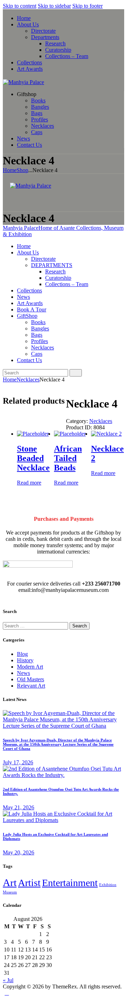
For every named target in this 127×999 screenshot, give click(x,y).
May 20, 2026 (18, 852)
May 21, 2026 (18, 807)
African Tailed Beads (68, 458)
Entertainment (70, 882)
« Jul (8, 980)
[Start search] (75, 373)
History (25, 660)
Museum (10, 892)
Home (10, 170)
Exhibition (107, 885)
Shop (22, 170)
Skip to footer (87, 6)
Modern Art (30, 667)
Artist (29, 882)
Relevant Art (31, 686)
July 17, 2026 (18, 762)
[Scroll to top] (7, 993)
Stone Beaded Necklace (33, 458)
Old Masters (30, 679)
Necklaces (28, 379)
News (23, 673)
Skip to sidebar (54, 6)
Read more (29, 483)
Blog (22, 654)
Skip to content (19, 6)
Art (10, 882)
